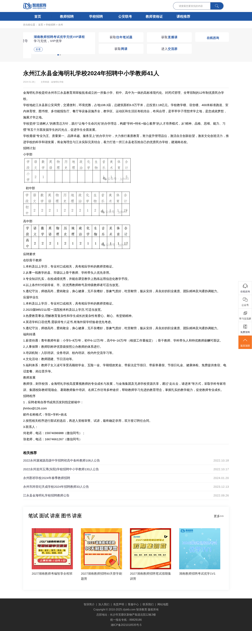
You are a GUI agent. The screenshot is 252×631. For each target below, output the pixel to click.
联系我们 (148, 604)
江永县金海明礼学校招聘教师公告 (46, 495)
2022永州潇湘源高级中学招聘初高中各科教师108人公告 (61, 460)
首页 (37, 16)
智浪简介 (89, 604)
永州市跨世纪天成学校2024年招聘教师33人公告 (56, 486)
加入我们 (103, 604)
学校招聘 (96, 16)
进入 (169, 49)
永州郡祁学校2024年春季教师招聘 (46, 478)
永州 (60, 24)
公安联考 (125, 16)
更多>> (219, 516)
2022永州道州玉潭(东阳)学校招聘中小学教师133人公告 (61, 469)
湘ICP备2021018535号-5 (126, 624)
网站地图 (162, 604)
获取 (121, 37)
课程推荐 (183, 16)
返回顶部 (245, 345)
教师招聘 (67, 16)
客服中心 (133, 604)
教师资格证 (154, 16)
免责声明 (118, 604)
